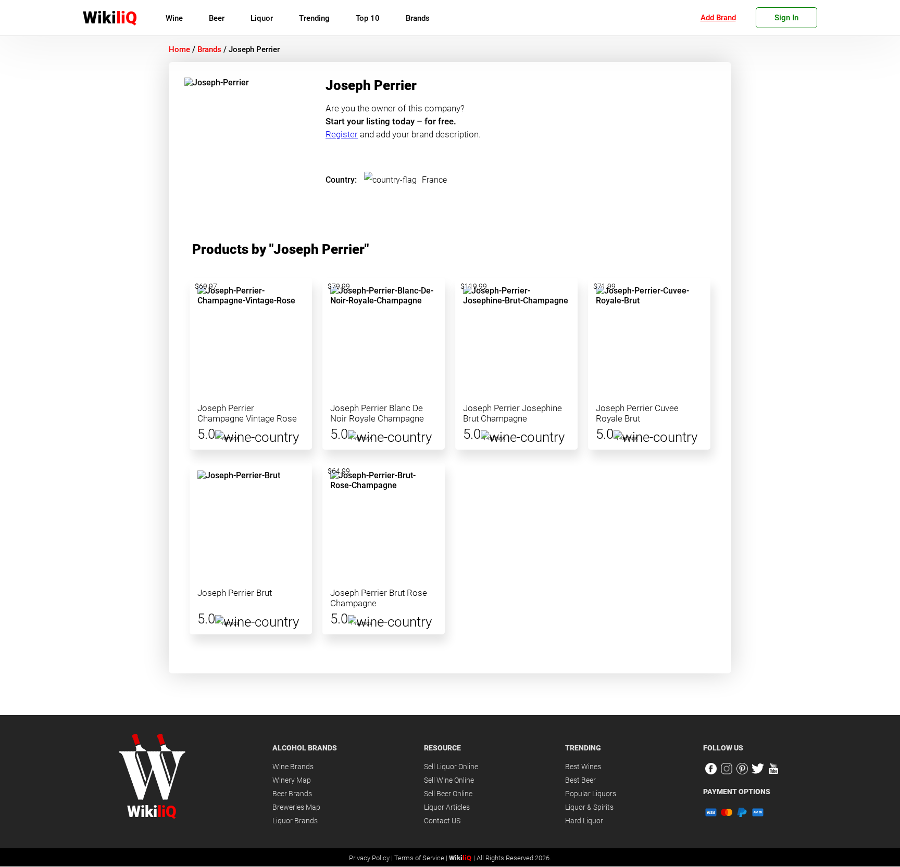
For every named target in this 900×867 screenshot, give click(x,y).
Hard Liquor (584, 821)
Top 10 (368, 18)
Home (179, 49)
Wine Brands (293, 766)
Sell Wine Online (449, 780)
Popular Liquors (590, 793)
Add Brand (718, 17)
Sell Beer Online (448, 793)
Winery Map (291, 780)
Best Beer (580, 780)
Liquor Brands (295, 821)
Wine (174, 18)
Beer (216, 18)
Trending (314, 18)
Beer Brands (292, 793)
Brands (418, 18)
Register (342, 134)
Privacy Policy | (371, 858)
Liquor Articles (447, 807)
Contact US (442, 821)
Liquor (262, 18)
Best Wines (583, 766)
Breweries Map (296, 807)
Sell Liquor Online (451, 766)
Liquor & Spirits (589, 807)
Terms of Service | (421, 858)
